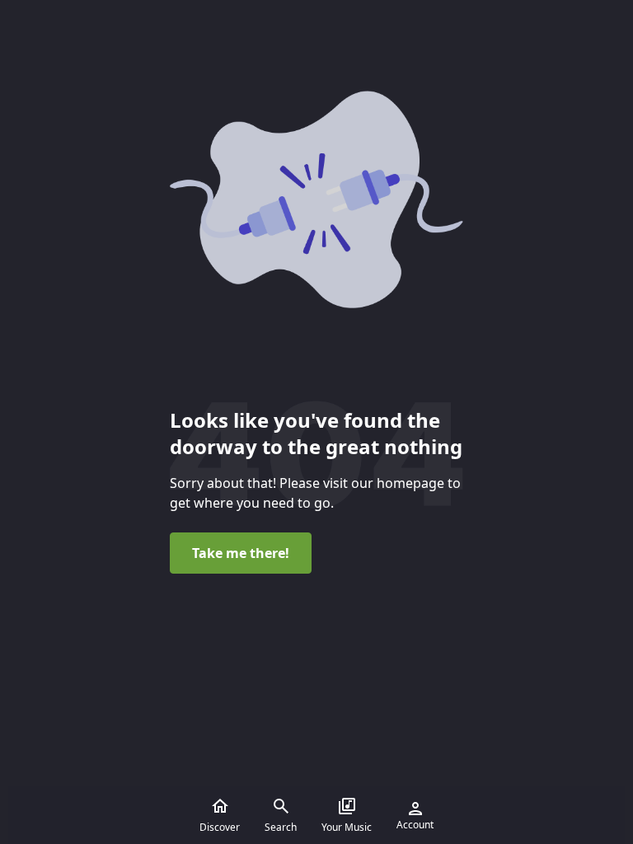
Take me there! (240, 553)
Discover (219, 827)
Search (281, 827)
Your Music (346, 827)
